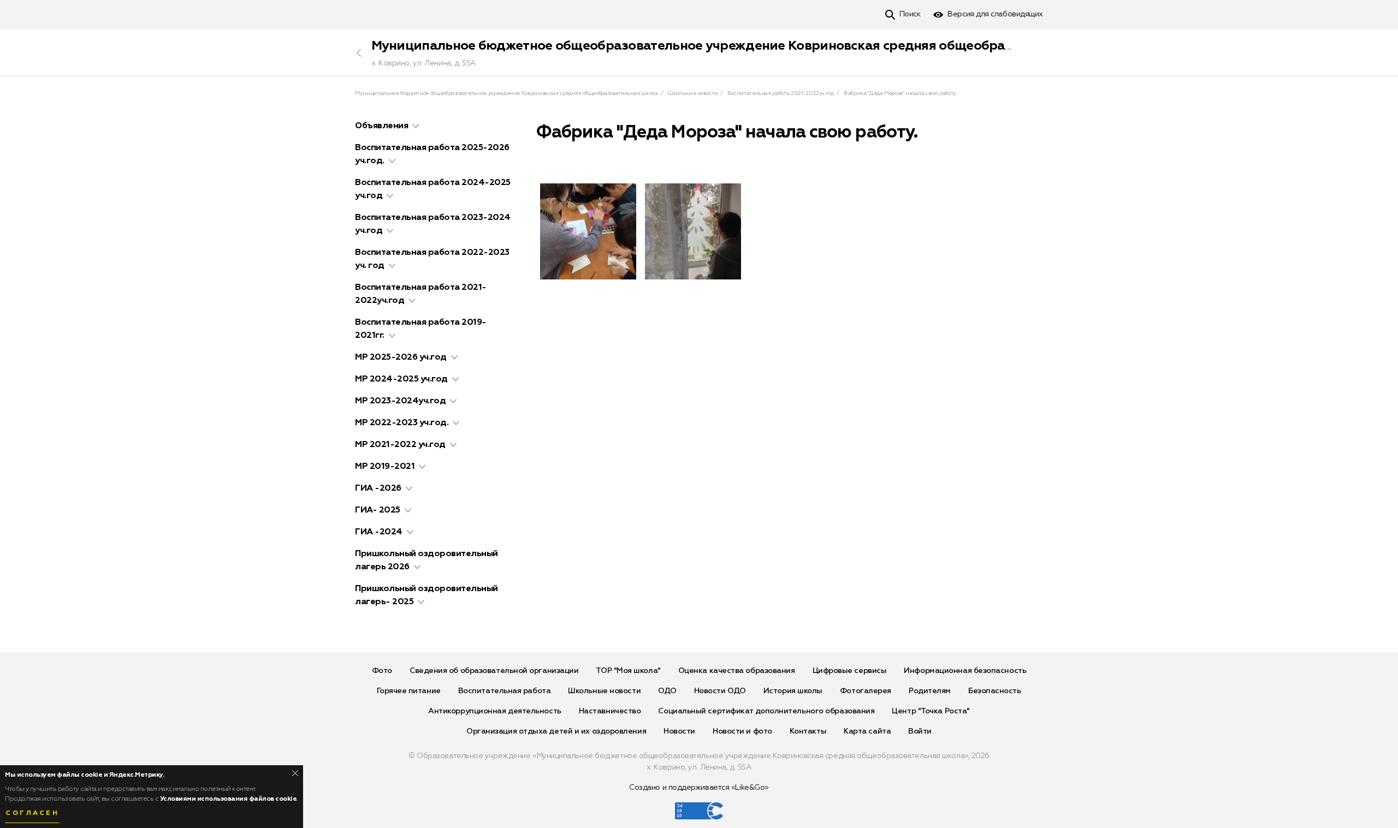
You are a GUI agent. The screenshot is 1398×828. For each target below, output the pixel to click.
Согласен (32, 813)
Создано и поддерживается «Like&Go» (699, 787)
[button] (415, 126)
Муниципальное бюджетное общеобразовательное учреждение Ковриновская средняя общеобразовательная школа (751, 45)
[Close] (295, 773)
